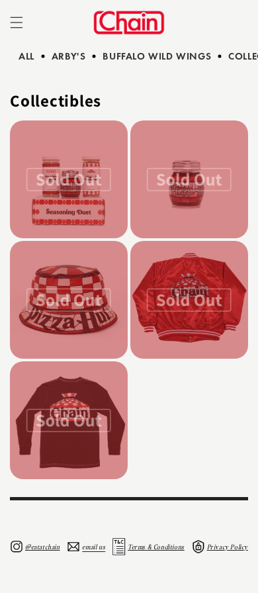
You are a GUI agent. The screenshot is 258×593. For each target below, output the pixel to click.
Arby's (69, 56)
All (26, 56)
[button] (16, 22)
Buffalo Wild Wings (157, 56)
